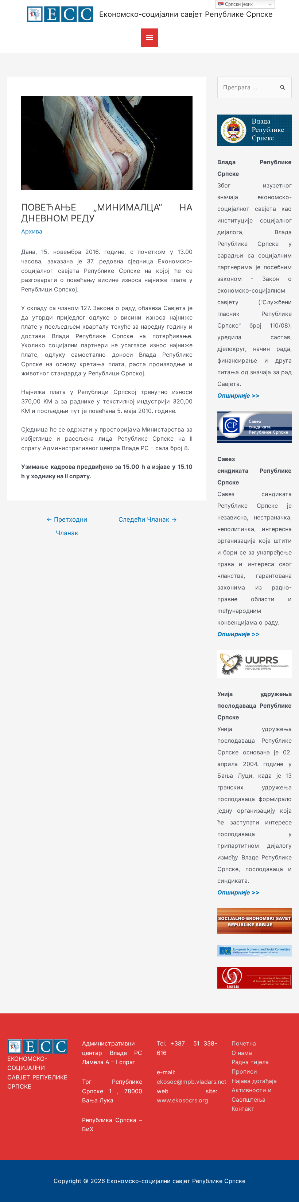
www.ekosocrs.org (182, 1100)
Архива (31, 231)
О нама (242, 1052)
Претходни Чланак (66, 521)
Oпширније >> (238, 395)
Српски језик (238, 4)
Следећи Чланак (148, 519)
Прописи (244, 1071)
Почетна (244, 1043)
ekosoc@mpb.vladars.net (191, 1081)
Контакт (243, 1108)
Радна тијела (250, 1062)
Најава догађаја (254, 1081)
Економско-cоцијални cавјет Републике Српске (186, 14)
